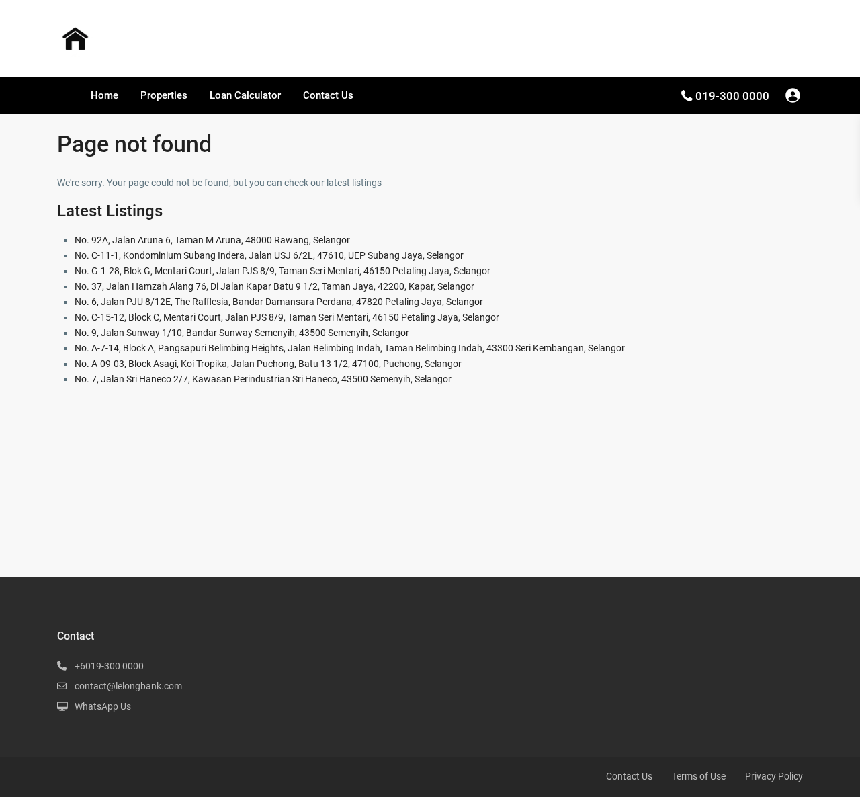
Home (104, 95)
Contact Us (328, 95)
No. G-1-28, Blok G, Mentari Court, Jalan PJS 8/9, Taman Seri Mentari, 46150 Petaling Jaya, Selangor (282, 270)
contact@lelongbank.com (128, 686)
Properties (163, 95)
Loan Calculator (245, 95)
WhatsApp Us (103, 706)
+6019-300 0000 (109, 666)
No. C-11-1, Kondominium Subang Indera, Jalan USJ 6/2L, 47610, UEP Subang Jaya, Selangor (269, 255)
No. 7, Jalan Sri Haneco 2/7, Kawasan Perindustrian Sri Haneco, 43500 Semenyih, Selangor (263, 379)
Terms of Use (699, 776)
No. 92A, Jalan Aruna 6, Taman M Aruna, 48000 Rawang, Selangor (212, 240)
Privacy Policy (774, 776)
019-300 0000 (732, 96)
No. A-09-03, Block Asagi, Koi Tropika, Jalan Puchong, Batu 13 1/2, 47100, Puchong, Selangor (268, 363)
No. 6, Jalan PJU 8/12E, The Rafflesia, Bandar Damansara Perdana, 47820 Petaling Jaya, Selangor (279, 301)
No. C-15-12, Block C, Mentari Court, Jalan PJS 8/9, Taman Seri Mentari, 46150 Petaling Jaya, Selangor (287, 317)
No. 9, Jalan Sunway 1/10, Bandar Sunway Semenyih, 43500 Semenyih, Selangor (242, 332)
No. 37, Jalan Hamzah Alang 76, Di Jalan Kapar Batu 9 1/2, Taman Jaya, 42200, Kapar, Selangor (274, 286)
